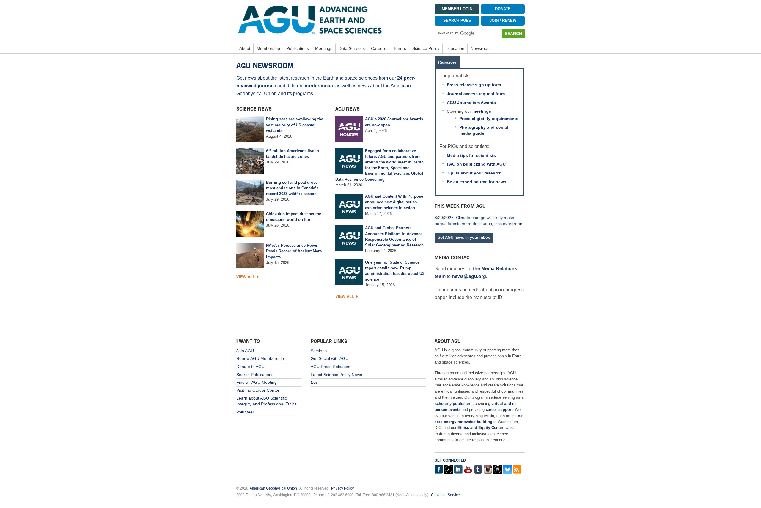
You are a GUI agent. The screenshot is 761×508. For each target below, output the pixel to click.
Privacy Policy (342, 488)
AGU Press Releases (330, 366)
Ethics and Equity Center (480, 427)
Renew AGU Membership (260, 358)
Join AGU (245, 350)
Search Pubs (457, 20)
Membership (268, 48)
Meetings (323, 48)
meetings (481, 111)
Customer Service (445, 495)
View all (245, 277)
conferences (319, 85)
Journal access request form (476, 93)
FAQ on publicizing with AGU (476, 164)
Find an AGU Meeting (256, 382)
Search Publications (254, 374)
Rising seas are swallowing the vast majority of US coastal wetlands (294, 125)
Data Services (352, 48)
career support (499, 409)
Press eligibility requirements (488, 118)
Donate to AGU (250, 366)
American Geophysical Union (273, 488)
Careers (378, 48)
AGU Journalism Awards (471, 102)
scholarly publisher (452, 403)
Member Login (457, 9)
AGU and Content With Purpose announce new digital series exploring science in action (394, 202)
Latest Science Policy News (336, 374)
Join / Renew (503, 20)
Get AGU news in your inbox (464, 237)
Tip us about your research (474, 173)
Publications (297, 48)
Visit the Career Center (257, 390)
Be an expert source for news (476, 181)
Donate (503, 9)
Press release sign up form (474, 84)
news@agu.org (469, 276)
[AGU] (331, 19)
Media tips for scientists (471, 155)
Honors (399, 48)
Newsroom (481, 48)
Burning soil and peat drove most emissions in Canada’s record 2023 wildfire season (292, 188)
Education (455, 48)
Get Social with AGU (329, 358)
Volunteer (245, 412)
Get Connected (450, 460)
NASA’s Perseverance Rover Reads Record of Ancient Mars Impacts (294, 251)
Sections (319, 350)
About (244, 48)
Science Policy (425, 48)
